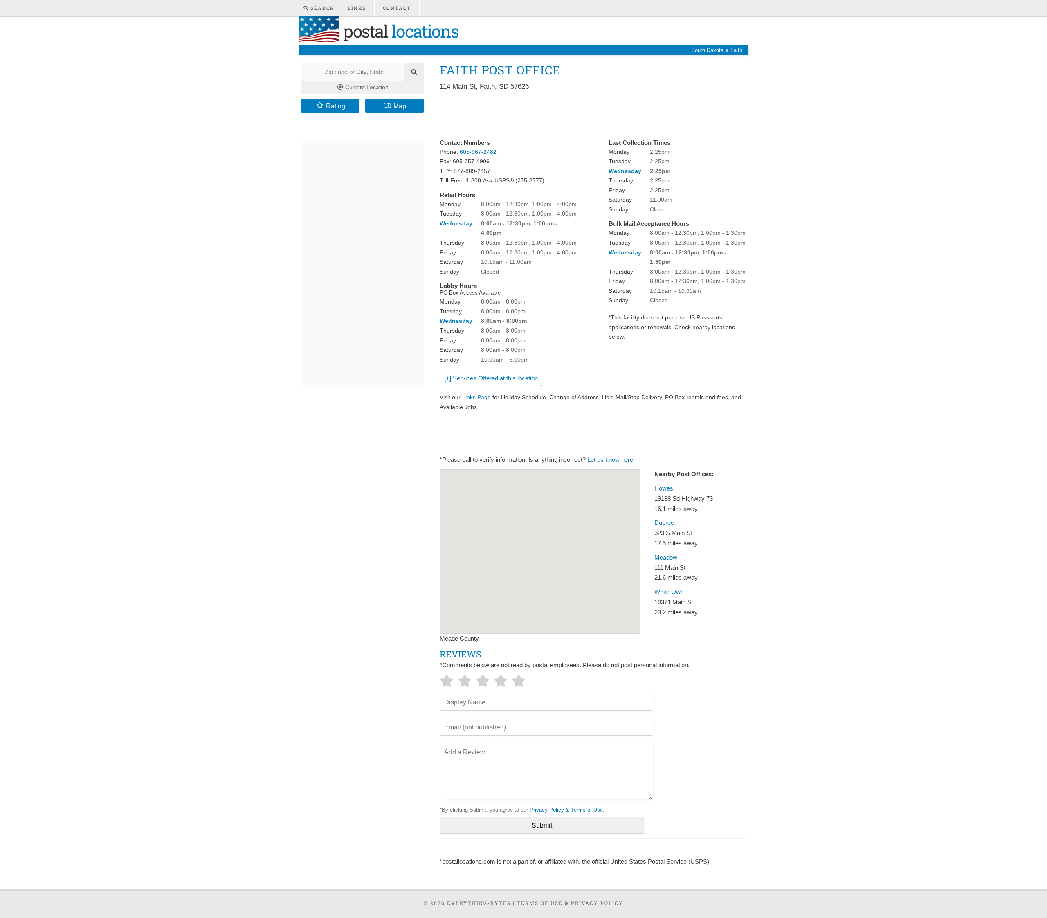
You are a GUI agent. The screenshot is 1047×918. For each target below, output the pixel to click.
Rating (335, 106)
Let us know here (610, 460)
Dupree (664, 523)
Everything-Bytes (479, 903)
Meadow (665, 557)
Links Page (476, 397)
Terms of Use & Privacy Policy (570, 903)
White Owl (668, 592)
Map (399, 106)
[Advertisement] (588, 115)
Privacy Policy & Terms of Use (566, 810)
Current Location (366, 87)
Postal (398, 31)
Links (357, 8)
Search (321, 8)
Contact (397, 8)
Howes (663, 488)
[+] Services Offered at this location (491, 378)
